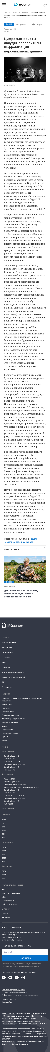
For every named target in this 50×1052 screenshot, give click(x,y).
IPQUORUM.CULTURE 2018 (14, 796)
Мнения (5, 914)
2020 (4, 830)
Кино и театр (7, 704)
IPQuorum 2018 (9, 770)
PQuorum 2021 (9, 779)
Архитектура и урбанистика (13, 719)
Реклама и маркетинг (10, 715)
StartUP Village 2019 (11, 756)
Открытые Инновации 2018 (14, 764)
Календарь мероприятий (13, 677)
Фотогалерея (7, 774)
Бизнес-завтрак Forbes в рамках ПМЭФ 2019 (22, 787)
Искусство (6, 708)
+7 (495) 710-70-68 (13, 937)
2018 (3, 838)
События (6, 667)
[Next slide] (44, 548)
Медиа (4, 726)
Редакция (6, 917)
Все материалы (9, 642)
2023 (4, 820)
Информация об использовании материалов (20, 995)
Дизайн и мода (8, 712)
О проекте (7, 687)
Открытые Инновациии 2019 (15, 784)
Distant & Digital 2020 (12, 782)
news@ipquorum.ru (14, 940)
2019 (3, 834)
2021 (3, 827)
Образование (7, 730)
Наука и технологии (10, 722)
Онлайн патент (8, 901)
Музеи (4, 740)
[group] (25, 577)
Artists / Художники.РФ (11, 893)
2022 (4, 823)
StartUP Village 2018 (11, 767)
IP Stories (6, 657)
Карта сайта (7, 1002)
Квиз (4, 662)
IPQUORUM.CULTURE (12, 761)
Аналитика (7, 647)
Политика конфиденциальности (14, 992)
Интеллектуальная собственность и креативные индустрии (22, 699)
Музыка (5, 737)
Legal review (7, 652)
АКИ (4, 682)
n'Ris (4, 897)
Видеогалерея (8, 751)
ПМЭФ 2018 (8, 804)
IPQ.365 (25, 12)
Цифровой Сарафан (9, 904)
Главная (7, 12)
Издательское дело (10, 733)
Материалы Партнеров (13, 672)
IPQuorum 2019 (9, 759)
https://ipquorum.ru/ (16, 1018)
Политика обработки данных (13, 990)
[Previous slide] (38, 548)
